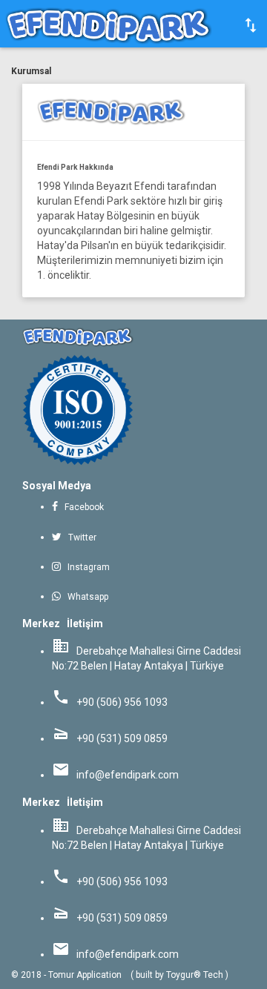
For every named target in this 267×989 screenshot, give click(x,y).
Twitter (80, 537)
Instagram (85, 567)
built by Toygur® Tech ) (182, 975)
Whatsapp (84, 597)
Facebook (82, 507)
